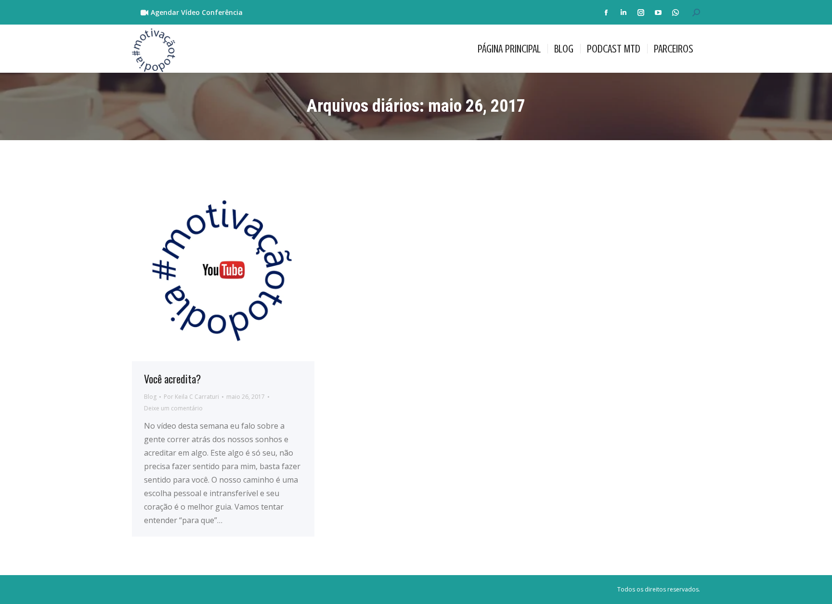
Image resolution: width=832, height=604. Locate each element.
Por (191, 397)
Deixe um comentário (173, 408)
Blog (150, 397)
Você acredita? (172, 378)
